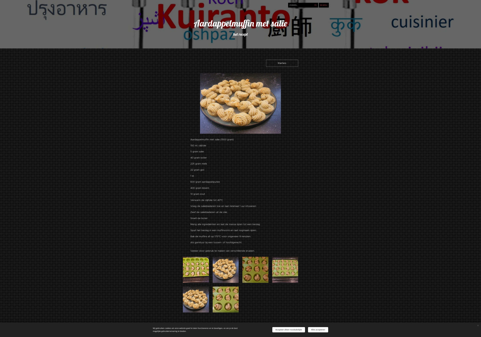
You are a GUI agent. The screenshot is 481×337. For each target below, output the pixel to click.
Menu (324, 5)
